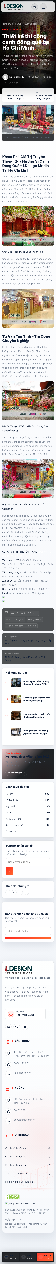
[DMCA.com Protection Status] (12, 1197)
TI (25, 1026)
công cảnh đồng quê (14, 619)
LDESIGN (42, 551)
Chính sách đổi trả (28, 1156)
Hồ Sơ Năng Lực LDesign (28, 1182)
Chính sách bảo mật (28, 1148)
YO (16, 1026)
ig (26, 892)
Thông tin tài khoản (28, 1173)
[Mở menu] (43, 6)
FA (8, 1026)
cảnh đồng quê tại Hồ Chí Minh (24, 613)
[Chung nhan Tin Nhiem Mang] (20, 1203)
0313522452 (40, 1213)
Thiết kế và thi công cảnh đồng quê (21, 626)
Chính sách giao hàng (28, 1165)
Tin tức (18, 24)
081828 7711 (20, 1110)
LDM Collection (32, 24)
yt (20, 892)
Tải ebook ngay (16, 772)
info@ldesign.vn (22, 1072)
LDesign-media (34, 619)
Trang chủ (6, 24)
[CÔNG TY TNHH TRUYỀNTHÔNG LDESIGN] (16, 7)
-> (9, 871)
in (14, 892)
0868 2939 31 (21, 1063)
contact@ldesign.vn (24, 1119)
